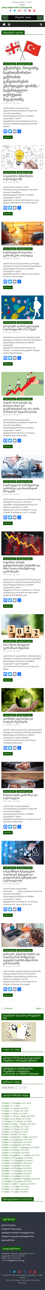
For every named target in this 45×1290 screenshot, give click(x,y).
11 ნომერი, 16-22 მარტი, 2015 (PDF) (15, 1129)
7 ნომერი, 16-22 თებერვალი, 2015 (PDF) (17, 1140)
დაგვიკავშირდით (8, 1240)
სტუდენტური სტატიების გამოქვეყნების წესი (17, 1232)
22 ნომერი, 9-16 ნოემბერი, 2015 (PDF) (16, 1103)
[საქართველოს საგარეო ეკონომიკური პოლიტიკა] (22, 223)
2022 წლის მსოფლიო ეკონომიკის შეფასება (16, 646)
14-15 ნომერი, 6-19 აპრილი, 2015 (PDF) (16, 1121)
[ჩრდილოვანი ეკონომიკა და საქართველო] (22, 763)
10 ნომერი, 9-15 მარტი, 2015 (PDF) (14, 1132)
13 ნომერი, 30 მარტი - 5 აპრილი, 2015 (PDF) (18, 1124)
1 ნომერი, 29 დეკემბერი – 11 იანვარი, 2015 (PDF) (20, 1155)
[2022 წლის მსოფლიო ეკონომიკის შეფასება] (22, 615)
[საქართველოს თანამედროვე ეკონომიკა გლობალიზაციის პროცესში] (22, 456)
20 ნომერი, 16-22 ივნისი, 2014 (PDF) (15, 1189)
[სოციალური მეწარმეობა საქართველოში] (22, 146)
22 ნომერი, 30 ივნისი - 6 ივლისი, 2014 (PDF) (18, 1184)
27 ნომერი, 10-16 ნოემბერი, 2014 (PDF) (16, 1173)
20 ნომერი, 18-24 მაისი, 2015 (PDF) (14, 1108)
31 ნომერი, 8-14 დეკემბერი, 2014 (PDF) (16, 1163)
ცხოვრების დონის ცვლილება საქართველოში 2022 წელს (21, 327)
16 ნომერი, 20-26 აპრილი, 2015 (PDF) (16, 1119)
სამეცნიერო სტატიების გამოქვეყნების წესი (17, 1236)
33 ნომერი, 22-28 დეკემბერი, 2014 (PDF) (17, 1158)
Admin (18, 103)
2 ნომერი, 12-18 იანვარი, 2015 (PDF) (15, 1153)
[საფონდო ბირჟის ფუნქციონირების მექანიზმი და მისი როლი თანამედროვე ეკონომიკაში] (22, 533)
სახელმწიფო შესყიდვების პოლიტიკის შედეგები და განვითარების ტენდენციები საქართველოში (20, 876)
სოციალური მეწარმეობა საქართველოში (18, 177)
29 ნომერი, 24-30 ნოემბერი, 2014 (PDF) (16, 1168)
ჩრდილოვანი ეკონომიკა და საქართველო (20, 796)
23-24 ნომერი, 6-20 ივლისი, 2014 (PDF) (16, 1181)
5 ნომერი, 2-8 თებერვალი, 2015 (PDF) (16, 1145)
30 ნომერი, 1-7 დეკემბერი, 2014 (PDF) (16, 1166)
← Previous (7, 1008)
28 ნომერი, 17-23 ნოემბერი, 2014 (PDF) (16, 1171)
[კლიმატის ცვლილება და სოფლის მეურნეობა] (22, 689)
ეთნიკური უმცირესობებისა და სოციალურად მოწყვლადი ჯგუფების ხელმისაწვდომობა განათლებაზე (21, 958)
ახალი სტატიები (9, 64)
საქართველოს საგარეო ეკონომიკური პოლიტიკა (18, 253)
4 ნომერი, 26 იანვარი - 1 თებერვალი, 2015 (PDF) (20, 1147)
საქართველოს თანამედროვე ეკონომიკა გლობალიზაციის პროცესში (21, 488)
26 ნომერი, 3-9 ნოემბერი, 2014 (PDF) (15, 1176)
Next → (40, 1008)
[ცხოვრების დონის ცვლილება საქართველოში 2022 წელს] (22, 297)
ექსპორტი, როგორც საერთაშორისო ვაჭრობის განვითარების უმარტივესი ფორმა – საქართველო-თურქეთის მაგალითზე (21, 83)
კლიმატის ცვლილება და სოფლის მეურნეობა (18, 720)
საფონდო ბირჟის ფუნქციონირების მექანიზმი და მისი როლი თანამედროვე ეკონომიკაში (21, 566)
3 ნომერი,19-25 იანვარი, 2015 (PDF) (15, 1150)
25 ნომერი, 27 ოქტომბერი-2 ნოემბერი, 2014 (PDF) (20, 1179)
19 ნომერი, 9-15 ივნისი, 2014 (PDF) (14, 1192)
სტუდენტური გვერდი (25, 64)
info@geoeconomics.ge (15, 1260)
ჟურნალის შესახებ (8, 1225)
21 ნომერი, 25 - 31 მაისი (10, 1106)
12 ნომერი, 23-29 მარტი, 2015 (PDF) (15, 1126)
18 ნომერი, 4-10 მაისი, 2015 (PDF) (14, 1113)
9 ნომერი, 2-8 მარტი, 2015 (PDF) (13, 1134)
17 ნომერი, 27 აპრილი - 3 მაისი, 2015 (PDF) (18, 1116)
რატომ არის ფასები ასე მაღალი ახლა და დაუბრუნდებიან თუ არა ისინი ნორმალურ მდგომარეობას (21, 407)
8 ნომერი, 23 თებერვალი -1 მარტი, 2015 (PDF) (19, 1137)
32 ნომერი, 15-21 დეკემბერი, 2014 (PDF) (17, 1160)
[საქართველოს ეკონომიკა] (4, 24)
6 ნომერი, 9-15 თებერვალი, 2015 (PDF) (16, 1142)
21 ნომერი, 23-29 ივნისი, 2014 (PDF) (15, 1186)
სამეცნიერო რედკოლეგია (11, 1229)
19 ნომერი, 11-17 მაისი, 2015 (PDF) (14, 1111)
